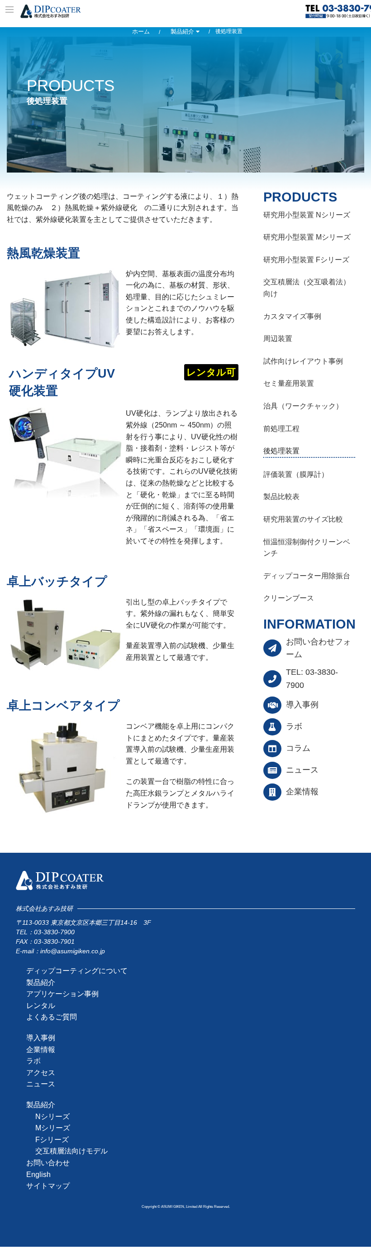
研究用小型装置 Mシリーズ (307, 237)
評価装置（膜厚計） (295, 474)
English (38, 1174)
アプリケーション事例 (62, 994)
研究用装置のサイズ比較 (303, 519)
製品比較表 (281, 496)
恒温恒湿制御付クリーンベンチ (306, 547)
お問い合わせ (48, 1163)
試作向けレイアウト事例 (303, 361)
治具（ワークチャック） (303, 406)
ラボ (294, 726)
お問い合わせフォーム (318, 648)
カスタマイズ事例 (292, 316)
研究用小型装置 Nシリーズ (306, 215)
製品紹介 (183, 31)
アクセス (40, 1072)
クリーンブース (288, 598)
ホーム (141, 31)
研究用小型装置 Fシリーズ (306, 260)
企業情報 (302, 791)
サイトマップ (48, 1186)
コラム (298, 748)
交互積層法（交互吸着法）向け (306, 288)
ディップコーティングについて (77, 971)
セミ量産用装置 (288, 383)
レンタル (40, 1005)
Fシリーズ (52, 1139)
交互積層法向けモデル (71, 1151)
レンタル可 (211, 372)
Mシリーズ (52, 1128)
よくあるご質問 (51, 1017)
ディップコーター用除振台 (306, 576)
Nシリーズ (52, 1116)
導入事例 (302, 704)
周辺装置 (277, 338)
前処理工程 (281, 428)
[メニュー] (10, 10)
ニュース (302, 769)
